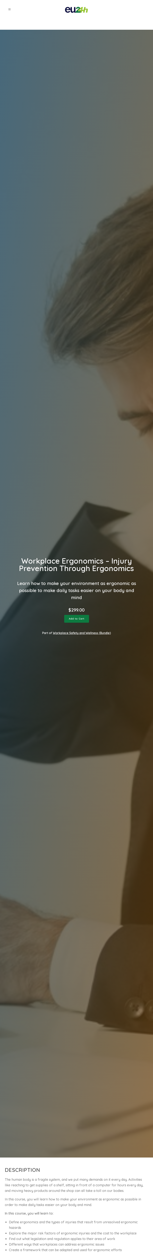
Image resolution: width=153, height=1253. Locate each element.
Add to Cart (76, 618)
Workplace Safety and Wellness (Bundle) (82, 633)
